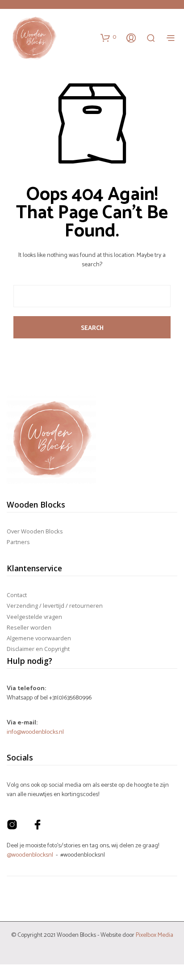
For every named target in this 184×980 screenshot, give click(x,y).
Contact (17, 595)
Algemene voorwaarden (39, 638)
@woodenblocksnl (30, 855)
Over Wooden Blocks (35, 531)
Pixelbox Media (154, 935)
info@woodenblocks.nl (35, 732)
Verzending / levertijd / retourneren (55, 606)
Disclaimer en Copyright (38, 649)
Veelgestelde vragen (34, 617)
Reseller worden (29, 627)
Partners (18, 542)
